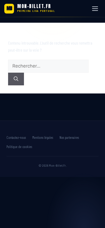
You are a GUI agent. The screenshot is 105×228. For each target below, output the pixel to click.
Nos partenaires (69, 137)
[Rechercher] (16, 79)
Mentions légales (42, 137)
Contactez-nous (16, 137)
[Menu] (96, 9)
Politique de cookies (19, 147)
